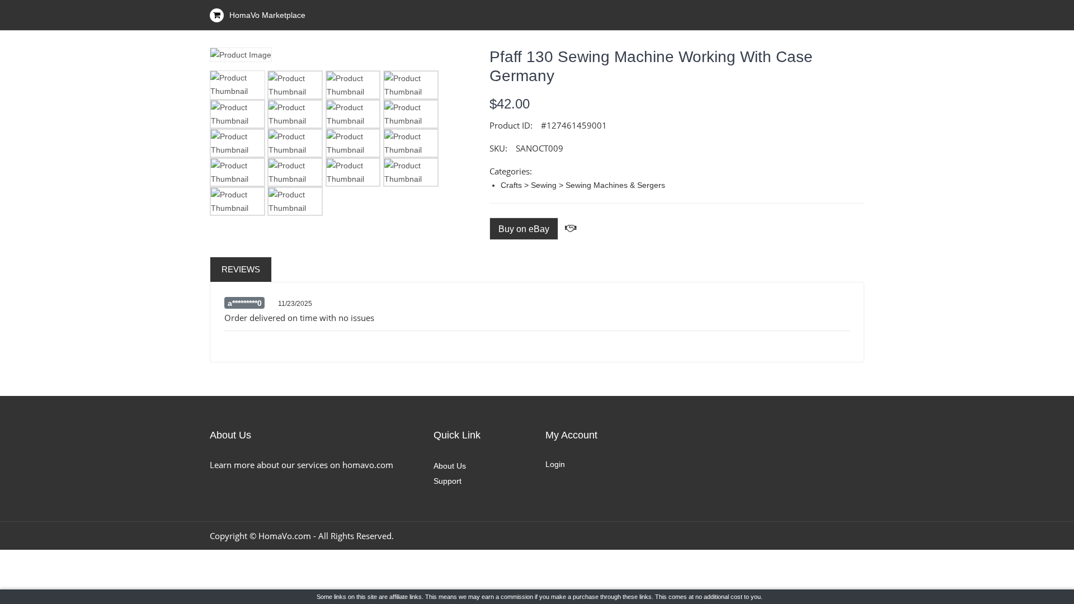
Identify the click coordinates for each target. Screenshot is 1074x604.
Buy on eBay (523, 229)
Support (447, 480)
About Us (450, 465)
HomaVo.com (284, 535)
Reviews (241, 269)
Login (555, 464)
